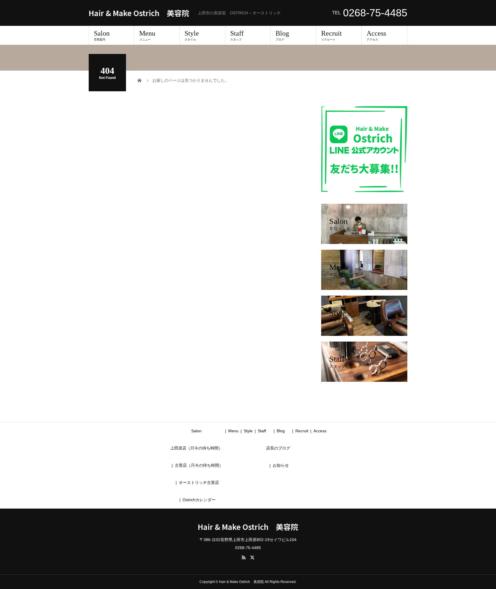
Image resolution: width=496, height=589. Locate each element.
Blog (282, 35)
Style (192, 35)
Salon (102, 35)
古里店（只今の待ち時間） (199, 465)
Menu (147, 35)
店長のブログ (278, 448)
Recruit (331, 35)
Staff (237, 35)
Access (376, 35)
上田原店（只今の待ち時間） (196, 448)
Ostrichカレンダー (199, 499)
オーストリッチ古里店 (199, 482)
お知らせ (281, 465)
